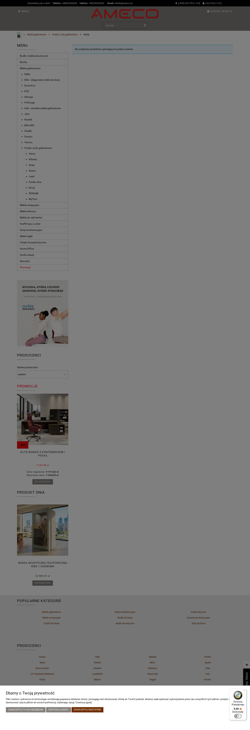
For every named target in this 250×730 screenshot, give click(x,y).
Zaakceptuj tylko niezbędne (25, 709)
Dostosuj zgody (58, 709)
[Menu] (244, 691)
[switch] (238, 716)
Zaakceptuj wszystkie (87, 709)
